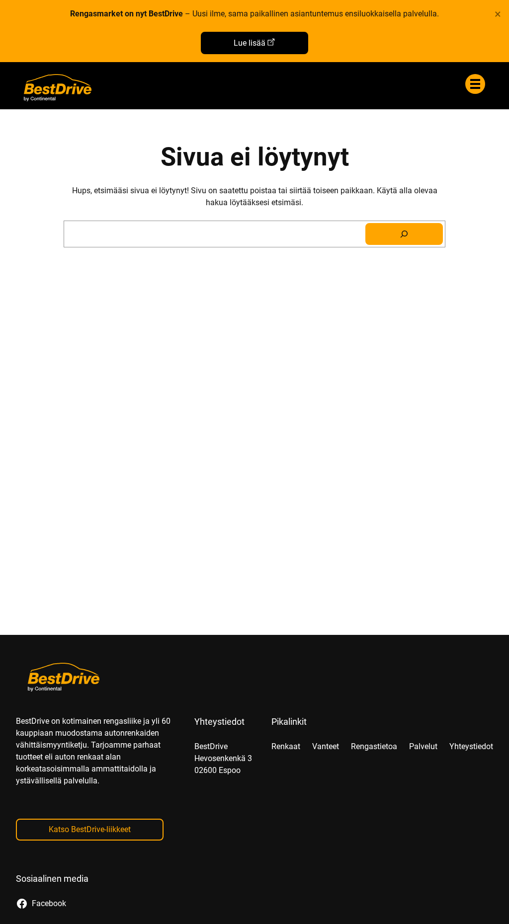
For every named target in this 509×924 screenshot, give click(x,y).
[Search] (404, 234)
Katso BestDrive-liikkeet (90, 829)
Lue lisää (249, 43)
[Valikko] (475, 84)
